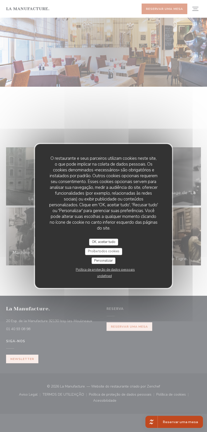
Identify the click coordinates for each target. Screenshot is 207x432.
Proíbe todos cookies (103, 251)
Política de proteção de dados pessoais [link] (105, 269)
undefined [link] (104, 276)
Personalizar (103, 260)
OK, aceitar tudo (103, 242)
